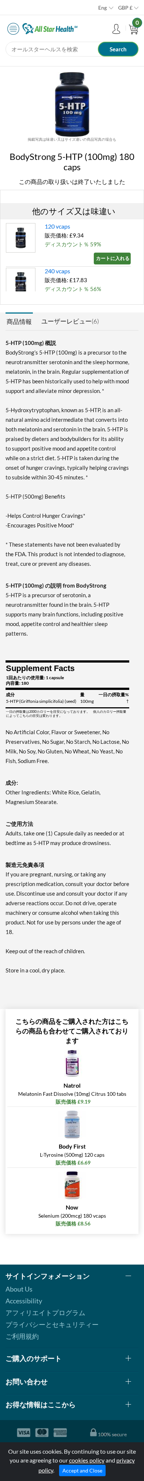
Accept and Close (82, 1470)
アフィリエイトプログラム (45, 1313)
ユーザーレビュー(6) (70, 321)
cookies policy (86, 1460)
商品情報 (19, 321)
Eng (102, 7)
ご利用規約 (22, 1336)
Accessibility (24, 1301)
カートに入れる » (113, 258)
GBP (125, 7)
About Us (19, 1289)
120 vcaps (57, 226)
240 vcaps (57, 270)
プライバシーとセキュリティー (52, 1324)
